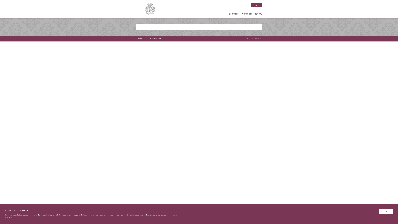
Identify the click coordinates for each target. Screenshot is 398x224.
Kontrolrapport (254, 38)
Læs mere (9, 217)
